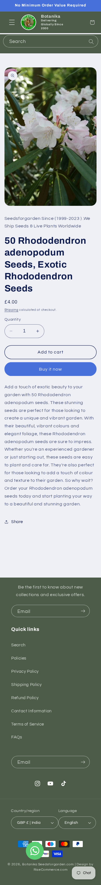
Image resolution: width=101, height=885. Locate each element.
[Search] (91, 41)
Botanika (29, 864)
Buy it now (50, 369)
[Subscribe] (83, 611)
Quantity (12, 319)
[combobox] (50, 41)
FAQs (16, 737)
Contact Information (31, 711)
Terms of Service (27, 724)
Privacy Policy (25, 671)
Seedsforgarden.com (56, 864)
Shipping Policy (26, 685)
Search (18, 645)
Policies (18, 658)
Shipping (11, 309)
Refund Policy (24, 698)
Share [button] (17, 522)
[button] (11, 22)
